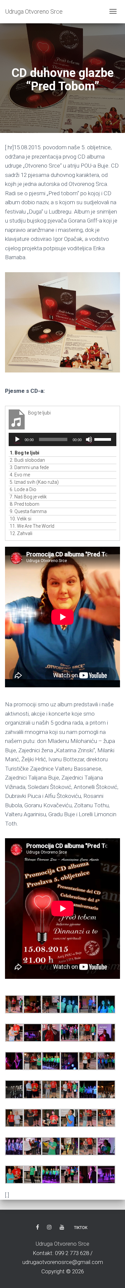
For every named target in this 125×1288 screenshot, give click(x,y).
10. (20, 518)
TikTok (80, 1227)
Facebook (37, 1227)
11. (32, 526)
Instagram (49, 1227)
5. (34, 482)
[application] (62, 439)
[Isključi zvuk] (89, 439)
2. (27, 460)
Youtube (62, 1227)
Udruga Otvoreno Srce (62, 1243)
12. (21, 533)
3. (29, 467)
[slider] (103, 439)
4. (20, 474)
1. (24, 452)
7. (28, 496)
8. (24, 504)
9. (28, 511)
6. (23, 489)
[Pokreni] (17, 439)
